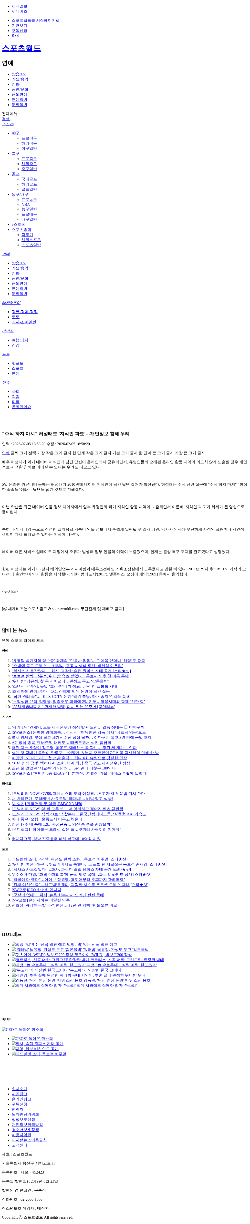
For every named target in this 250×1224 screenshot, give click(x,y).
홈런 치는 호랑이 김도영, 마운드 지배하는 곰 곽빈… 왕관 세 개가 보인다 (74, 748)
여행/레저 (20, 340)
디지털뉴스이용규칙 (29, 1140)
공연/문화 (20, 89)
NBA (25, 204)
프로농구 (29, 199)
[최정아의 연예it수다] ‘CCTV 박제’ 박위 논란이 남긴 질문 (61, 691)
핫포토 (17, 363)
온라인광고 (21, 1099)
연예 (6, 254)
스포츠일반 (31, 245)
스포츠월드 (21, 48)
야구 (16, 133)
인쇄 (6, 453)
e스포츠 (18, 224)
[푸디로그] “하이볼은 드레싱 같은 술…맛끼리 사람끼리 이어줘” (66, 829)
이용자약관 (21, 1135)
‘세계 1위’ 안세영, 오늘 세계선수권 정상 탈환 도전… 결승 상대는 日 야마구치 (78, 727)
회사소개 (19, 1089)
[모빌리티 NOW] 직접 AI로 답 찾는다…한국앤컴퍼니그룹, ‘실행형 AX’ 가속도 (79, 814)
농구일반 (29, 209)
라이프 (8, 331)
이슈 (6, 382)
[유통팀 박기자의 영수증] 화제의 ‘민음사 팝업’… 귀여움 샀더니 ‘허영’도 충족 (78, 661)
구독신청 (19, 31)
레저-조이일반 (24, 322)
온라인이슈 (21, 407)
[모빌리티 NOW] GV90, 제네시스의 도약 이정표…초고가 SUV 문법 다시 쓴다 (78, 793)
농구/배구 (20, 194)
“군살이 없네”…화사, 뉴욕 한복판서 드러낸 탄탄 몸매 (58, 895)
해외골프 (29, 184)
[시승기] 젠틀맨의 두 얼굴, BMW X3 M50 (47, 804)
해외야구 (29, 143)
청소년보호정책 (25, 1130)
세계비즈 (19, 11)
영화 (16, 84)
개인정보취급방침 (27, 1125)
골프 (16, 174)
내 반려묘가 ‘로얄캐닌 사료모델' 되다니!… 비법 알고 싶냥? (62, 799)
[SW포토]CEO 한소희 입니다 (36, 890)
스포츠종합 (21, 229)
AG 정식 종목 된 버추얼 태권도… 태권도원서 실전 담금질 (61, 742)
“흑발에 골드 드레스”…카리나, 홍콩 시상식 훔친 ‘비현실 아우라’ (67, 666)
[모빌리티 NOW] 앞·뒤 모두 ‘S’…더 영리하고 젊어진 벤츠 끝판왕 (67, 809)
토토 (16, 317)
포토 (6, 354)
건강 (16, 345)
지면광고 (19, 1094)
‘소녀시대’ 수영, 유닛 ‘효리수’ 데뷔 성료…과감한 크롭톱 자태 (64, 686)
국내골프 (29, 179)
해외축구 (29, 164)
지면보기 (19, 25)
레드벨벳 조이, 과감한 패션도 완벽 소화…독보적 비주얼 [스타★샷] (69, 859)
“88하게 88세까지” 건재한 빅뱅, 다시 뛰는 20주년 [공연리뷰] (63, 707)
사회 (16, 391)
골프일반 (29, 189)
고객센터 (19, 1145)
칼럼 (16, 397)
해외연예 (19, 94)
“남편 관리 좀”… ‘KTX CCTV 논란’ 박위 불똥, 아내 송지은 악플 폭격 (71, 696)
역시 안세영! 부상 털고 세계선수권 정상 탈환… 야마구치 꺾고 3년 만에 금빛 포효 (82, 737)
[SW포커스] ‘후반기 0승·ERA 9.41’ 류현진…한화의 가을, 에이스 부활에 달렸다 (79, 773)
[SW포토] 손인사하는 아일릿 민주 (41, 900)
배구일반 (29, 219)
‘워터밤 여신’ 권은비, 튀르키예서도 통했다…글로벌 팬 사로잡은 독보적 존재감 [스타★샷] (89, 864)
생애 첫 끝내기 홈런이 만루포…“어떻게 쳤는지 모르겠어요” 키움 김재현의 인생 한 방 (85, 753)
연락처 (17, 1109)
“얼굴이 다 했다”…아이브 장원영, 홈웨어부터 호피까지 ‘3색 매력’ (68, 880)
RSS (15, 35)
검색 (6, 119)
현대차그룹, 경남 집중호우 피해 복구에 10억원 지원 (56, 839)
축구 (16, 153)
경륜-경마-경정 (25, 312)
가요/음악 (20, 79)
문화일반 (19, 105)
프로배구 (29, 214)
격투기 (27, 235)
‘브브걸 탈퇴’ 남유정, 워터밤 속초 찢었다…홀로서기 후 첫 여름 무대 (70, 676)
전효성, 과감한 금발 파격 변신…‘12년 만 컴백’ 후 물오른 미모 (64, 905)
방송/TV (19, 74)
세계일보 (19, 6)
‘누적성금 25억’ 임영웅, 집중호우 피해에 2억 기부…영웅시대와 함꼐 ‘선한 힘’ (78, 702)
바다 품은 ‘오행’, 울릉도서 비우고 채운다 (47, 819)
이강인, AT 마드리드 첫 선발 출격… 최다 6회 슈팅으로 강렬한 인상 (69, 758)
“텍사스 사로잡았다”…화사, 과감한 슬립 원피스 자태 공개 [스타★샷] (71, 671)
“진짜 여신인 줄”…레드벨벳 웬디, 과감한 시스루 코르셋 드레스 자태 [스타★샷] (80, 885)
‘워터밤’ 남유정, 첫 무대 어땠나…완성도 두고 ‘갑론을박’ (60, 681)
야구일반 (29, 148)
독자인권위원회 (25, 1114)
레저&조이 (11, 303)
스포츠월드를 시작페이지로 (36, 20)
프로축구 (29, 159)
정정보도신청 (23, 1119)
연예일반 (19, 100)
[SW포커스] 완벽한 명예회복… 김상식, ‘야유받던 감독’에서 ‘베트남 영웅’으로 (79, 732)
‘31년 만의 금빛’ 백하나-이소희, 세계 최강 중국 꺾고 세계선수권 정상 (71, 763)
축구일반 (29, 169)
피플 (16, 402)
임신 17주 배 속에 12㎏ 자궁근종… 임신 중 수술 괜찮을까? (62, 824)
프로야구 (29, 138)
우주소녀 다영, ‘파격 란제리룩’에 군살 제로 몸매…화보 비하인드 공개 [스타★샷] (81, 874)
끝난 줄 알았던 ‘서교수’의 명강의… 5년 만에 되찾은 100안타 (64, 768)
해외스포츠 (31, 240)
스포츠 (8, 124)
